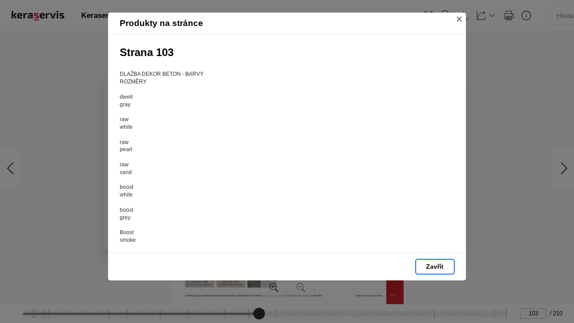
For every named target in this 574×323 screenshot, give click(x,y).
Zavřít (435, 266)
